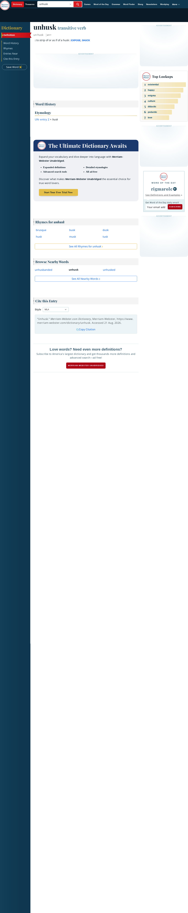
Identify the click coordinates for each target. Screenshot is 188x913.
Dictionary (11, 28)
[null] (175, 189)
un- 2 (42, 119)
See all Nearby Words (85, 279)
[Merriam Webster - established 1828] (5, 3)
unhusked (109, 270)
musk (72, 236)
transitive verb (72, 28)
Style (38, 309)
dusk (106, 230)
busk (72, 230)
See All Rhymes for (85, 246)
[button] (176, 4)
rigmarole (162, 189)
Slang (140, 4)
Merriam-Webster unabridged (86, 366)
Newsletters (151, 4)
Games (87, 4)
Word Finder (129, 4)
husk (39, 236)
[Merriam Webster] (164, 177)
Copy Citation (87, 329)
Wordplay (164, 4)
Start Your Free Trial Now (58, 192)
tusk (105, 236)
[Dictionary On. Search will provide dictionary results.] (24, 4)
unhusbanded (43, 270)
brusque (41, 230)
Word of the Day (101, 4)
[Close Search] (70, 4)
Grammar (116, 4)
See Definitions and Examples (162, 194)
